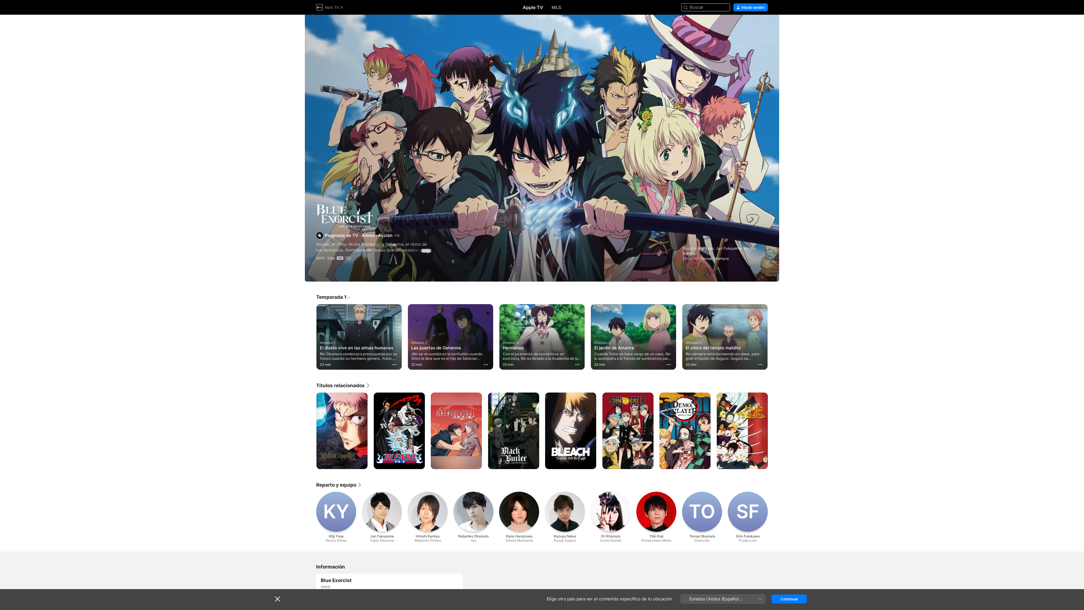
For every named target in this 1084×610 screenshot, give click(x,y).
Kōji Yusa (706, 248)
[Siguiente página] (773, 337)
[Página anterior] (310, 337)
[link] (343, 385)
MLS (556, 7)
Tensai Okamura (715, 258)
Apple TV (533, 7)
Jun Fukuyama (728, 248)
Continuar (789, 599)
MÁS (426, 251)
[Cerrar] (277, 599)
